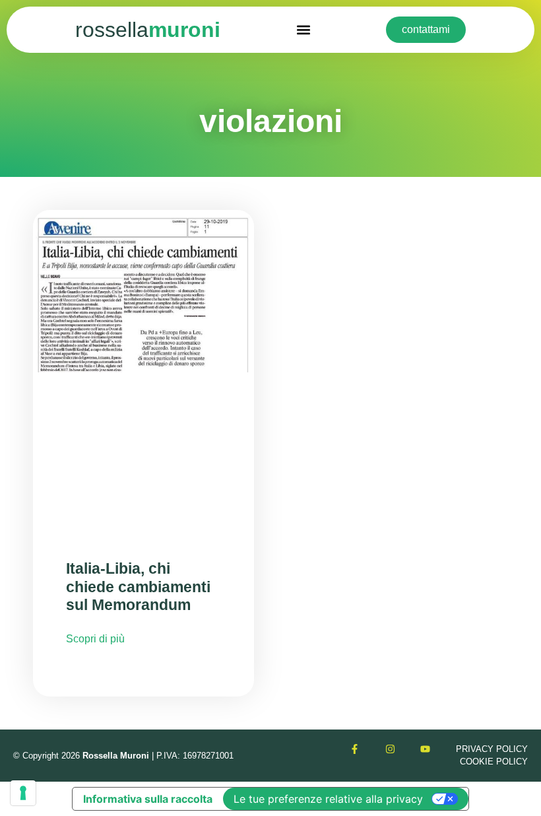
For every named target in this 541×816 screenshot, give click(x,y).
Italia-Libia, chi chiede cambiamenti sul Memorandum (138, 586)
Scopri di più (95, 638)
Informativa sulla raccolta (147, 798)
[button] (303, 30)
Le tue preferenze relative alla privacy (328, 798)
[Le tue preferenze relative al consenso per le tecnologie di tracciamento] (23, 792)
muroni (147, 30)
